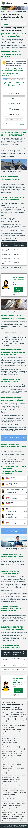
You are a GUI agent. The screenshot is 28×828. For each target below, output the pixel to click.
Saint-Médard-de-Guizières (9, 799)
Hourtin (15, 771)
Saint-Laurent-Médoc (18, 762)
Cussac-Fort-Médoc (18, 821)
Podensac (4, 790)
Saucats (15, 810)
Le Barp (13, 755)
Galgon (9, 777)
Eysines (4, 721)
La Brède (19, 764)
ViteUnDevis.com (20, 123)
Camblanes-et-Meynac (8, 786)
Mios (15, 740)
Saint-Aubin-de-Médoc (8, 747)
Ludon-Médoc (5, 764)
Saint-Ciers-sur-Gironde (13, 773)
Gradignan (12, 719)
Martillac (10, 792)
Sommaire (5, 24)
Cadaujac (10, 753)
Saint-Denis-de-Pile (11, 751)
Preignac (4, 810)
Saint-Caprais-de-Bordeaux (9, 781)
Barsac (10, 810)
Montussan (19, 779)
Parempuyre (14, 734)
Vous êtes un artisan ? (22, 124)
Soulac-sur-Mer (15, 788)
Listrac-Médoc (11, 794)
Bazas (20, 753)
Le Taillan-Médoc (6, 732)
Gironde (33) (9, 11)
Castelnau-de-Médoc (8, 766)
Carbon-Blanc (5, 745)
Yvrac (16, 790)
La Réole (9, 762)
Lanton (19, 745)
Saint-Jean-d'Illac (6, 742)
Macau (23, 768)
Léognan (19, 729)
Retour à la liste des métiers (14, 119)
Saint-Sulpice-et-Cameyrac (9, 760)
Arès (13, 749)
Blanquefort (10, 723)
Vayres (4, 771)
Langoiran (4, 803)
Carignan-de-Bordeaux (8, 768)
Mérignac (11, 712)
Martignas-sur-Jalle (7, 740)
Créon (3, 762)
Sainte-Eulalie (5, 755)
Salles (17, 747)
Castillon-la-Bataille (20, 775)
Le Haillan (15, 732)
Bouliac (4, 773)
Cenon (18, 719)
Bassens (15, 742)
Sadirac (18, 768)
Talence (22, 712)
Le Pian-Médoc (20, 749)
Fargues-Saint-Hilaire (7, 784)
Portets (4, 794)
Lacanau (18, 755)
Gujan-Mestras (11, 721)
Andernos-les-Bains (20, 725)
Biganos (11, 727)
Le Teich (13, 745)
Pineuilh (4, 758)
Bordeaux (4, 712)
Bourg (23, 803)
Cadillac (22, 790)
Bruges (4, 723)
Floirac (23, 721)
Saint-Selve (5, 816)
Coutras (21, 732)
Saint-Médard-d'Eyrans (8, 779)
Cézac (23, 801)
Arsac (20, 771)
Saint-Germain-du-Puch (8, 814)
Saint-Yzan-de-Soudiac (14, 805)
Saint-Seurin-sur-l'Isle (7, 775)
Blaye (15, 753)
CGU (3, 123)
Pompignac (19, 786)
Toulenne (11, 790)
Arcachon (4, 727)
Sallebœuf (11, 803)
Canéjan (20, 751)
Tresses (13, 764)
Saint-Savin (16, 777)
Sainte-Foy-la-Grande (20, 792)
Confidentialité (7, 123)
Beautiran (4, 808)
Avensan (18, 803)
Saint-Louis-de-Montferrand (9, 818)
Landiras (19, 814)
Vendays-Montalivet (7, 801)
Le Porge (4, 792)
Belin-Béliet (11, 758)
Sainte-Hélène (6, 788)
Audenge (22, 747)
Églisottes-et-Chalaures (15, 808)
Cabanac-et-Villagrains (8, 812)
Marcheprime (22, 760)
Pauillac (4, 753)
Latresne (9, 771)
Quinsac (23, 816)
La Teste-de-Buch (12, 716)
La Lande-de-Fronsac (7, 797)
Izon (3, 751)
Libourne (20, 716)
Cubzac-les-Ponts (14, 816)
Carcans (4, 805)
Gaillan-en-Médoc (7, 821)
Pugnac (21, 818)
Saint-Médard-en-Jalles (19, 714)
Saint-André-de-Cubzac (8, 729)
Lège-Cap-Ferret (6, 736)
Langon (14, 736)
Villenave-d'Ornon (7, 714)
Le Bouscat (5, 719)
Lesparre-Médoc (6, 749)
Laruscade (17, 801)
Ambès (4, 777)
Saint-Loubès (5, 734)
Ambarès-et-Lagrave (7, 725)
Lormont (24, 719)
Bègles (4, 716)
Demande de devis (18, 289)
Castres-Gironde (20, 812)
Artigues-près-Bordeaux (8, 738)
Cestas (18, 721)
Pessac (17, 712)
